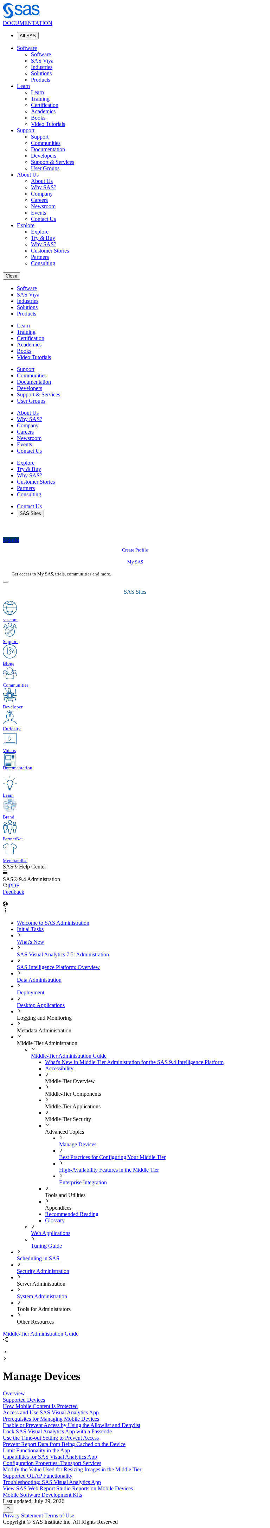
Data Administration (39, 980)
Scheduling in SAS (38, 1258)
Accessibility (59, 1068)
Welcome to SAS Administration (53, 923)
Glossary (55, 1220)
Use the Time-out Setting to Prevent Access (51, 1438)
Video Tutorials (48, 124)
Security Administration (43, 1271)
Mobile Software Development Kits (42, 1495)
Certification (44, 105)
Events (38, 213)
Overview (14, 1393)
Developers (43, 156)
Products (40, 80)
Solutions (41, 73)
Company (42, 194)
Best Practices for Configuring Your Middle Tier (112, 1157)
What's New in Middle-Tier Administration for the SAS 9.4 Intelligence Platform (134, 1062)
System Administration (42, 1296)
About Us (28, 175)
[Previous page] (5, 1353)
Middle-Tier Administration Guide (69, 1056)
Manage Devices (77, 1144)
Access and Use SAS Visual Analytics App (51, 1412)
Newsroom (43, 206)
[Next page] (5, 1359)
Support (25, 130)
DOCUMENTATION (27, 23)
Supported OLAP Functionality (37, 1476)
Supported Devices (24, 1400)
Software (27, 48)
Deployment (30, 992)
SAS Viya (42, 61)
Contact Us (43, 219)
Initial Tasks (30, 929)
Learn (23, 86)
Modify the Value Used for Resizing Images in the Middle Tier (72, 1469)
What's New (30, 942)
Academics (43, 111)
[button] (5, 873)
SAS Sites (30, 513)
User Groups (45, 168)
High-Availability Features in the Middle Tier (109, 1170)
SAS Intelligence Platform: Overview (58, 967)
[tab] (163, 1141)
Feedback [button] (13, 892)
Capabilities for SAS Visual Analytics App (50, 1457)
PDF (14, 886)
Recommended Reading (71, 1214)
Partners (40, 257)
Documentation (48, 149)
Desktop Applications (41, 1005)
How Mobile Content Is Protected (40, 1406)
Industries (41, 67)
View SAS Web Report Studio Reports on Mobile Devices (68, 1488)
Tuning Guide (46, 1246)
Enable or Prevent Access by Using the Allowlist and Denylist (71, 1425)
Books (38, 118)
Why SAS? (43, 187)
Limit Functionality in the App (36, 1450)
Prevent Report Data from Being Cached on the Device (64, 1444)
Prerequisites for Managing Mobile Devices (51, 1419)
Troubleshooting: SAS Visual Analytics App (52, 1482)
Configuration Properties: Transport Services (52, 1463)
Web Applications (50, 1233)
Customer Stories (50, 251)
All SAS (28, 35)
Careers (39, 200)
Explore (25, 225)
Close (11, 276)
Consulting (43, 263)
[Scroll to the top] (8, 1508)
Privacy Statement (23, 1516)
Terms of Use (59, 1516)
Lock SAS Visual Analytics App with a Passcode (57, 1431)
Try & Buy (43, 238)
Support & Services (52, 162)
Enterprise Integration (83, 1182)
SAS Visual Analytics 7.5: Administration (63, 954)
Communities (45, 143)
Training (40, 99)
